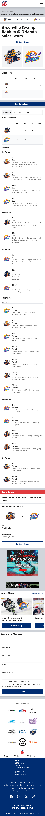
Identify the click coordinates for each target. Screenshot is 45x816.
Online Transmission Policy (13, 785)
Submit (22, 691)
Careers (31, 788)
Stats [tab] (28, 112)
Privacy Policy (29, 785)
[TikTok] (34, 797)
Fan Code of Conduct (26, 782)
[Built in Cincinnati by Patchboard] (22, 807)
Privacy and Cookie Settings (22, 791)
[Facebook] (11, 797)
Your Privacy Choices (18, 788)
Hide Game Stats (21, 104)
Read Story (17, 625)
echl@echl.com (20, 775)
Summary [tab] (7, 112)
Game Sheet (24, 42)
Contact (14, 782)
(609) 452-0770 (20, 772)
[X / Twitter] (26, 797)
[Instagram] (19, 797)
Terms (39, 785)
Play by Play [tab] (18, 112)
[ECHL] (4, 3)
